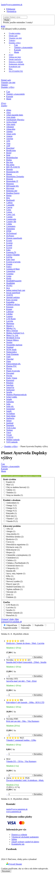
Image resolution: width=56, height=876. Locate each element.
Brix (8, 198)
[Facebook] (1, 2)
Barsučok (11, 615)
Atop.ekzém (12, 534)
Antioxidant (12, 503)
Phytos (9, 368)
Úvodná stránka (14, 33)
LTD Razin (11, 319)
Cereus (9, 212)
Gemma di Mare (13, 269)
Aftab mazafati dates (14, 115)
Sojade (9, 399)
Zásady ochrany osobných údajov (25, 842)
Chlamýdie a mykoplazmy (18, 555)
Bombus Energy (13, 193)
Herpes (10, 552)
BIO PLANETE (13, 167)
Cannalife (10, 205)
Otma (8, 361)
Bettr (8, 155)
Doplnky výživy (15, 43)
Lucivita (9, 321)
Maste (16, 52)
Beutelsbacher (12, 157)
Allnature (10, 127)
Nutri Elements (12, 354)
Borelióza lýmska (14, 537)
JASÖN (9, 295)
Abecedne (25, 628)
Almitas (9, 131)
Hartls (8, 278)
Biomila (9, 169)
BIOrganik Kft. (12, 186)
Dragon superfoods (14, 238)
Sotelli (8, 411)
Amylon (9, 138)
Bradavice (11, 539)
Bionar (9, 174)
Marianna (10, 323)
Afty (9, 529)
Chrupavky (12, 568)
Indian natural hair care (15, 290)
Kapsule (17, 50)
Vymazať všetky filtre (10, 619)
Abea (8, 112)
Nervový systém (14, 581)
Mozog (10, 579)
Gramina (9, 274)
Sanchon (9, 385)
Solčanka (10, 402)
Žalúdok (11, 597)
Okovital (9, 359)
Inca (8, 288)
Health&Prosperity (14, 281)
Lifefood (9, 311)
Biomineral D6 (12, 172)
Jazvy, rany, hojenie (15, 573)
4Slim (8, 110)
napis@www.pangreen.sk (16, 809)
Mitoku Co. (11, 328)
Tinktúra (11, 492)
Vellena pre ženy (15, 57)
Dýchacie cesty (14, 547)
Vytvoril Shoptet (15, 864)
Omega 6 (11, 508)
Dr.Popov (10, 236)
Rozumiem (6, 871)
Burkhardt (10, 200)
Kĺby (9, 576)
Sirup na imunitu (14, 495)
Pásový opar (12, 584)
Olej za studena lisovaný (17, 487)
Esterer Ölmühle (13, 255)
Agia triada (10, 117)
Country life (11, 221)
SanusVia (10, 387)
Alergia (10, 531)
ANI (8, 141)
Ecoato (9, 240)
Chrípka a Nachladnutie (17, 563)
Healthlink (10, 283)
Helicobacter (13, 550)
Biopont (9, 179)
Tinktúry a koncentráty (23, 47)
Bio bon (9, 162)
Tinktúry (12, 40)
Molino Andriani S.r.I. (15, 333)
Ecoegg (9, 243)
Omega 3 (11, 505)
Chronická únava (14, 565)
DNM (8, 231)
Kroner (9, 309)
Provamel (10, 373)
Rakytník (11, 513)
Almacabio (10, 129)
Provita (9, 375)
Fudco (8, 266)
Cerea (8, 210)
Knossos (9, 307)
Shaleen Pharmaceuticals (16, 394)
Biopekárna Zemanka (15, 176)
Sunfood (9, 423)
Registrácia (11, 11)
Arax (8, 143)
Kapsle (10, 482)
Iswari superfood (13, 293)
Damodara (10, 229)
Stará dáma (10, 416)
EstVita (9, 257)
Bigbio (9, 160)
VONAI (9, 437)
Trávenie (11, 592)
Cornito (9, 217)
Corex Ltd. (10, 214)
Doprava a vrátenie (16, 62)
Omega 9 (11, 511)
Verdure (9, 430)
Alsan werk (11, 134)
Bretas (8, 195)
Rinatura (9, 383)
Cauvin (9, 207)
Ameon (9, 136)
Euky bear (10, 259)
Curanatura (10, 226)
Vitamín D (12, 521)
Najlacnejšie (25, 625)
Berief (8, 153)
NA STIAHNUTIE (16, 71)
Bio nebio (10, 165)
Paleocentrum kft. (13, 364)
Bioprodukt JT (12, 181)
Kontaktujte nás (14, 67)
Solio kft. (10, 406)
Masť (10, 484)
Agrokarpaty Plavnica (15, 120)
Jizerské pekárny (13, 297)
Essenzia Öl (11, 252)
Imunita (10, 571)
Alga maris (10, 124)
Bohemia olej (11, 191)
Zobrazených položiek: (11, 622)
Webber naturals (13, 439)
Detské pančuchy (15, 59)
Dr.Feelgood (11, 233)
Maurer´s (10, 326)
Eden (8, 250)
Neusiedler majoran (14, 345)
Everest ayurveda (13, 262)
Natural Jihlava (12, 340)
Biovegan (10, 188)
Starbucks (10, 418)
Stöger (9, 421)
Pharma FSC (11, 366)
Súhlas (14, 839)
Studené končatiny (15, 587)
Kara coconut (11, 300)
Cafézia (9, 202)
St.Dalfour (10, 413)
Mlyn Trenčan (12, 330)
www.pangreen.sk (13, 811)
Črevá (10, 542)
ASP (8, 146)
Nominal (9, 347)
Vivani (9, 435)
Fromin (9, 264)
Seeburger (10, 390)
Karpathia (10, 302)
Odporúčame (12, 625)
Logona (9, 316)
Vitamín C (12, 518)
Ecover (9, 247)
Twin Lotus (11, 428)
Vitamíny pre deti (15, 38)
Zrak (9, 594)
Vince (8, 432)
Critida (9, 224)
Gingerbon (10, 271)
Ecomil (9, 245)
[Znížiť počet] (7, 657)
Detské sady (13, 36)
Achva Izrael (11, 122)
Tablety (10, 490)
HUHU (9, 285)
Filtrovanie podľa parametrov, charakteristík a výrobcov (21, 476)
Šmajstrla (10, 425)
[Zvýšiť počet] (6, 657)
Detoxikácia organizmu (17, 544)
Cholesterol (12, 558)
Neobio (9, 342)
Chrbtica (11, 560)
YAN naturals (12, 442)
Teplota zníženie (14, 589)
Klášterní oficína (13, 304)
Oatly (8, 357)
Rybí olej (11, 516)
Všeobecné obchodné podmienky (25, 837)
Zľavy (11, 55)
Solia (8, 404)
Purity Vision (11, 378)
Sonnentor (10, 409)
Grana (8, 276)
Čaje (16, 45)
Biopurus (10, 183)
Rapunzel (10, 380)
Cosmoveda (11, 219)
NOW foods (11, 349)
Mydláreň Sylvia (13, 338)
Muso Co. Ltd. (12, 335)
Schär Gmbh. (11, 397)
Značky (4, 106)
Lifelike (9, 314)
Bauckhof (10, 148)
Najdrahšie (39, 625)
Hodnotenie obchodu (16, 64)
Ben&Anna (11, 150)
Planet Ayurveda (13, 371)
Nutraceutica (11, 352)
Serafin (9, 392)
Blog (10, 69)
